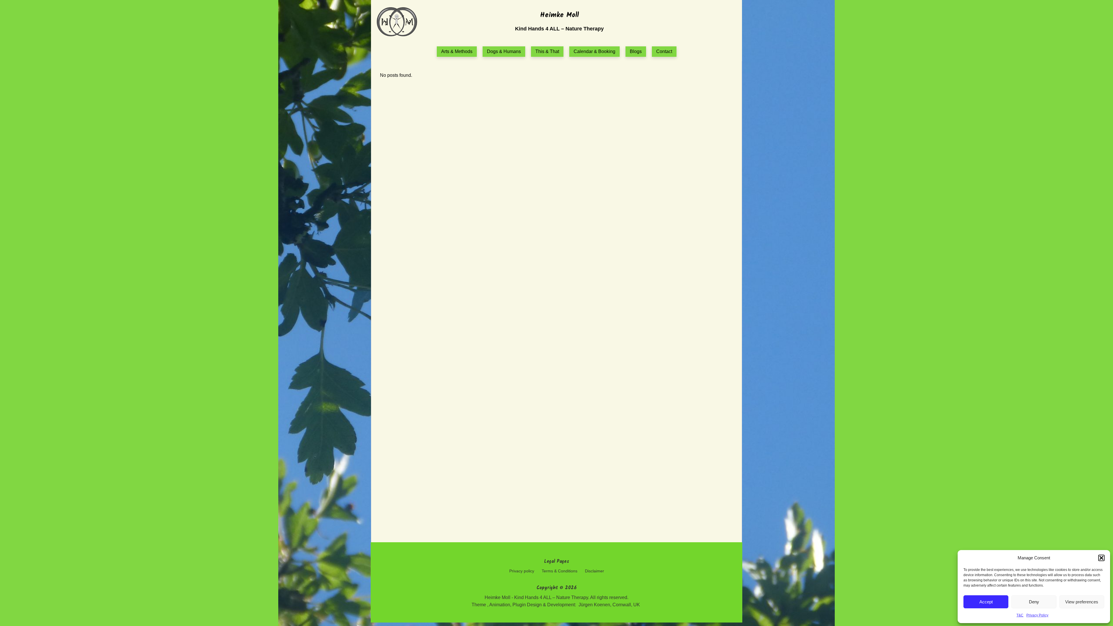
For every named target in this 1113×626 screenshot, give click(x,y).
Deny (1034, 601)
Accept (986, 601)
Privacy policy (521, 571)
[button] (1101, 558)
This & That (547, 51)
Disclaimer (594, 571)
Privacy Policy (1037, 615)
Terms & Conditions (559, 571)
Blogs (636, 51)
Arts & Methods (456, 51)
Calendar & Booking (594, 51)
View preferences (1081, 601)
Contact (664, 51)
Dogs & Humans (504, 51)
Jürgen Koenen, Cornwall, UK (609, 604)
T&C (1019, 615)
